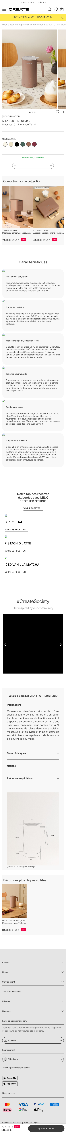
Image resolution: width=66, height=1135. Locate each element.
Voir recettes (31, 508)
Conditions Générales (11, 1122)
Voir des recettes (15, 529)
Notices (11, 765)
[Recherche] (49, 9)
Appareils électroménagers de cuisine (37, 24)
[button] (5, 644)
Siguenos (6, 1011)
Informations (14, 704)
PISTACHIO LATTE (18, 543)
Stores (5, 972)
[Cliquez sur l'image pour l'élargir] (33, 828)
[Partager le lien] (62, 111)
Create (5, 962)
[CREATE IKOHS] (18, 9)
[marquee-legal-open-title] (63, 17)
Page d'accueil (9, 24)
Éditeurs (6, 1001)
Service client (8, 982)
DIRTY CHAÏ (13, 522)
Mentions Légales (31, 1122)
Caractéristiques (16, 753)
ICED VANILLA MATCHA (22, 564)
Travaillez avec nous (11, 991)
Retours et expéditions (20, 778)
